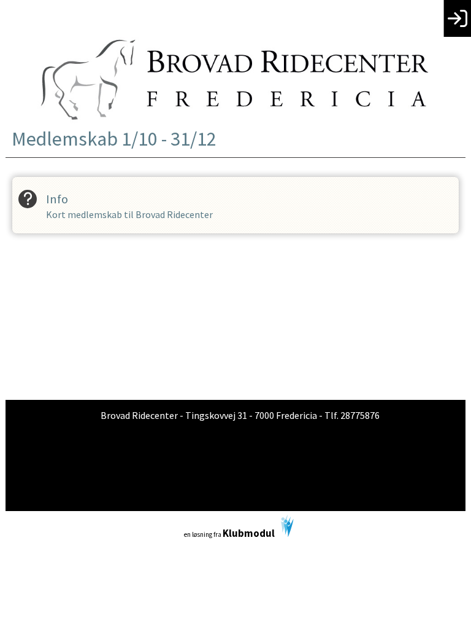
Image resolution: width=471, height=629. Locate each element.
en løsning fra (229, 533)
